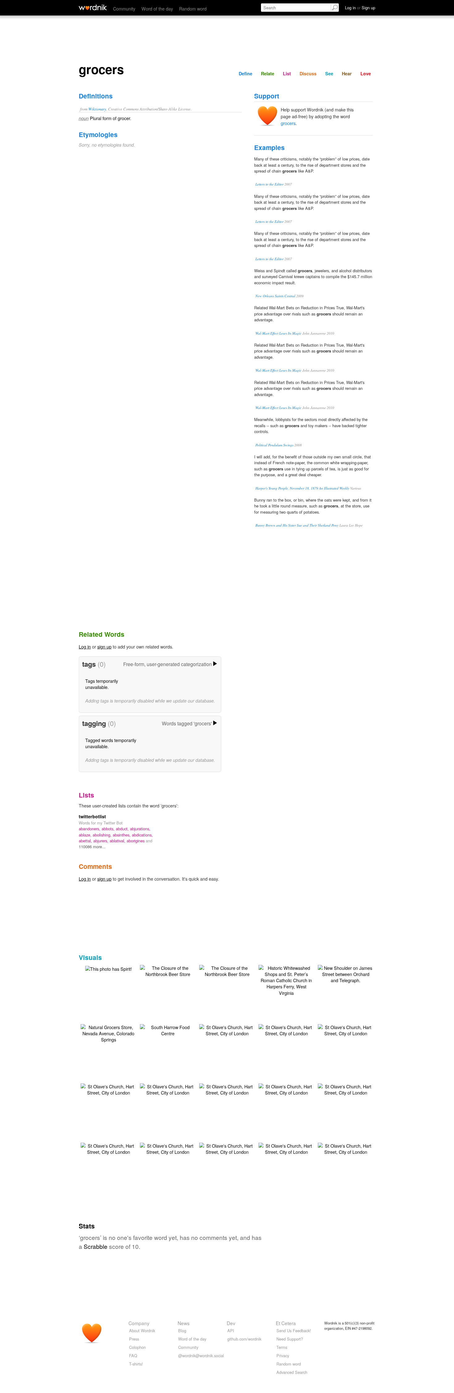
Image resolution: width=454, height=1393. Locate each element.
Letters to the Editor (269, 184)
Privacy (282, 1355)
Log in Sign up (360, 7)
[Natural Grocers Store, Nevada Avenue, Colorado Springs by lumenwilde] (108, 1032)
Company (138, 1323)
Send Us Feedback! (293, 1330)
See (329, 73)
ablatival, (118, 841)
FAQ (133, 1355)
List (287, 73)
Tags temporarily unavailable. (101, 684)
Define (245, 73)
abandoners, (90, 829)
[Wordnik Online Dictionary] (93, 7)
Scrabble (95, 1246)
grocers (288, 123)
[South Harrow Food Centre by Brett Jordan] (167, 1029)
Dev (231, 1323)
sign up (104, 646)
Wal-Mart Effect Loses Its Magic (278, 333)
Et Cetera (286, 1323)
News (184, 1323)
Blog (182, 1330)
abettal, (86, 841)
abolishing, (103, 835)
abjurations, (140, 829)
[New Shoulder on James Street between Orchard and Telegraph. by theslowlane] (345, 973)
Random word (193, 8)
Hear (347, 73)
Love (365, 73)
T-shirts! (136, 1364)
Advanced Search (291, 1372)
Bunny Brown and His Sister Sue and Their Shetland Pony (296, 525)
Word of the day (157, 8)
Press (134, 1339)
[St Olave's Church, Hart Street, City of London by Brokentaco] (227, 1029)
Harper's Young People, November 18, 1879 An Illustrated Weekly (302, 488)
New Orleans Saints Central (275, 296)
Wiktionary (97, 108)
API (230, 1330)
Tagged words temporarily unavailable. (110, 743)
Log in (85, 646)
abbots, (109, 829)
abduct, (123, 829)
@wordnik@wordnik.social (201, 1355)
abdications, (142, 835)
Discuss (308, 73)
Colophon (137, 1347)
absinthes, (122, 835)
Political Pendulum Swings (274, 445)
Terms (281, 1347)
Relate (267, 73)
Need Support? (289, 1339)
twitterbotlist (92, 816)
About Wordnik (142, 1330)
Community (124, 8)
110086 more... (92, 846)
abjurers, (101, 841)
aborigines (136, 841)
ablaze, (86, 835)
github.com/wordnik (244, 1339)
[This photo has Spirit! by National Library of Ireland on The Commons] (108, 968)
